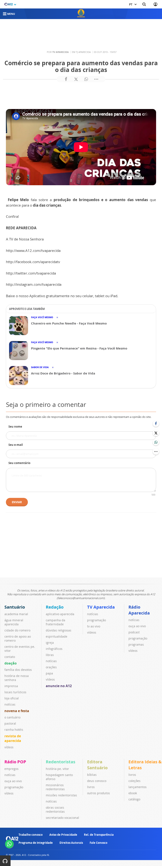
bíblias (92, 775)
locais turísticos (15, 692)
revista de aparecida (12, 738)
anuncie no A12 (59, 686)
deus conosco (96, 781)
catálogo (134, 799)
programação (96, 620)
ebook (132, 793)
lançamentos (137, 787)
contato (9, 657)
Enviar (17, 502)
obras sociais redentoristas (55, 809)
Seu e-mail (15, 445)
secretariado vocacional (62, 818)
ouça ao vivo (137, 626)
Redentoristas (60, 762)
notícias (9, 704)
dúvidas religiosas (58, 630)
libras (50, 655)
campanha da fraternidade (55, 622)
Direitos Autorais (71, 843)
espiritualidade (56, 636)
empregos (11, 769)
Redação (54, 607)
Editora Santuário (97, 765)
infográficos (54, 649)
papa (49, 673)
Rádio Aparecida (139, 610)
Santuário (14, 607)
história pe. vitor (57, 769)
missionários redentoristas (55, 787)
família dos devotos (18, 670)
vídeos (9, 747)
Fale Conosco (98, 843)
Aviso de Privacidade (63, 835)
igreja (50, 643)
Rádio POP (15, 762)
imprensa (11, 686)
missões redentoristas (61, 795)
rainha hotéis (13, 730)
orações (51, 667)
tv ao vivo (93, 626)
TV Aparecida (101, 607)
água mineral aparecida (13, 622)
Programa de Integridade (36, 843)
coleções (134, 781)
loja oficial (11, 698)
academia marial (16, 614)
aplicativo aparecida (60, 614)
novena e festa (16, 711)
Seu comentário (19, 463)
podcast (134, 632)
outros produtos (98, 793)
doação (10, 663)
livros (91, 787)
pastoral (10, 723)
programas (136, 644)
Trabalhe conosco (31, 835)
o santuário (12, 717)
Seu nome (15, 426)
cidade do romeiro (17, 630)
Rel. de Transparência (99, 835)
